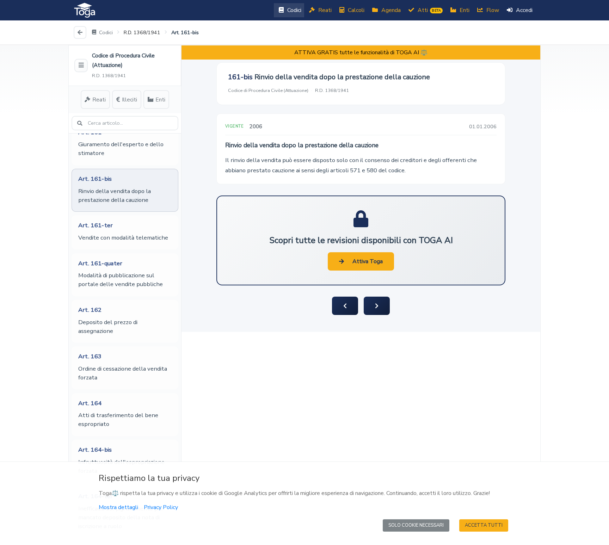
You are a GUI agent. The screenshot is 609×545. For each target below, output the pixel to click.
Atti (428, 10)
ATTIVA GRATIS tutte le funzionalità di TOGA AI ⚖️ (360, 52)
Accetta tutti (484, 525)
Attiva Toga (367, 261)
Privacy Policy (161, 507)
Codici (293, 10)
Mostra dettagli (118, 507)
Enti (463, 10)
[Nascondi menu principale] (81, 65)
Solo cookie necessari (416, 525)
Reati (324, 10)
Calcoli (355, 10)
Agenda (390, 10)
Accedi (524, 10)
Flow (492, 10)
